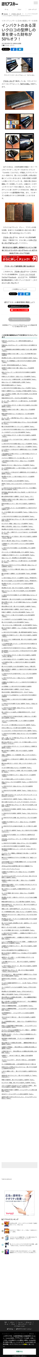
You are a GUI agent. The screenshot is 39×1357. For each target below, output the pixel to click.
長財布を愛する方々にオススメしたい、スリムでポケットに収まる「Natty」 (19, 1097)
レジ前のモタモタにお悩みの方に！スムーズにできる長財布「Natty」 (19, 674)
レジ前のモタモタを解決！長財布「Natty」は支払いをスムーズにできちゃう (19, 809)
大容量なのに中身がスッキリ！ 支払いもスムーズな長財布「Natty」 (19, 822)
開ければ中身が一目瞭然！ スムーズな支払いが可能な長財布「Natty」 (19, 628)
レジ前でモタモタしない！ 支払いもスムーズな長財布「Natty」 (17, 678)
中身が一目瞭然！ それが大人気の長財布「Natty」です (18, 612)
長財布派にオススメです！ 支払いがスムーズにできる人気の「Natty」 (19, 915)
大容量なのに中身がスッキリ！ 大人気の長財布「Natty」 (18, 555)
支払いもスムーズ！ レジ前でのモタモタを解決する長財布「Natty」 (19, 373)
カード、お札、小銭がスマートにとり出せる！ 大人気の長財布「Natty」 (19, 532)
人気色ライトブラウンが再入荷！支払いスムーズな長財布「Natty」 (18, 570)
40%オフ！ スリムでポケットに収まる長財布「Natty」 (18, 1094)
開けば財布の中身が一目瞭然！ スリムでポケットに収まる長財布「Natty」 (19, 1090)
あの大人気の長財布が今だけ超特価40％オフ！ (15, 950)
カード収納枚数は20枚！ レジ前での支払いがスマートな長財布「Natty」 (19, 468)
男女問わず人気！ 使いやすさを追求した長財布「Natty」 (18, 588)
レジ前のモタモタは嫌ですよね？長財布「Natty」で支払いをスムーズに (19, 704)
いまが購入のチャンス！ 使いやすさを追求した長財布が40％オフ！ (18, 962)
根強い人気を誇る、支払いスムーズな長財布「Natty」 (17, 526)
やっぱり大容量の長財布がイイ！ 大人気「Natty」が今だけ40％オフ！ (19, 983)
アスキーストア (16, 14)
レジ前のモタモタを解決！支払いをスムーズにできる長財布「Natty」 (19, 734)
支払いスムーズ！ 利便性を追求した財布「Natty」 (16, 382)
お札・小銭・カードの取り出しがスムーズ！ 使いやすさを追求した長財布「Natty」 (19, 738)
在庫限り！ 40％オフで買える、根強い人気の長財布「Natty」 (17, 1056)
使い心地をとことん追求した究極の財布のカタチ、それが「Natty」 (18, 712)
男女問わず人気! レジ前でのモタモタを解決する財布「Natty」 (20, 358)
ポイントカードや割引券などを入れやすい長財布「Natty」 (19, 725)
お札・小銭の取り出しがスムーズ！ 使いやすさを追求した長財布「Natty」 (19, 805)
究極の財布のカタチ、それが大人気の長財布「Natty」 (17, 398)
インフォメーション (19, 1326)
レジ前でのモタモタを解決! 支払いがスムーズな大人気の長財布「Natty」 (19, 423)
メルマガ (21, 277)
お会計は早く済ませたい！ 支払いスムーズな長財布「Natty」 (20, 446)
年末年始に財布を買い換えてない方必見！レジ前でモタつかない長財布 (19, 492)
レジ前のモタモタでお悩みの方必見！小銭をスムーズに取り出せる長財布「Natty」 (19, 717)
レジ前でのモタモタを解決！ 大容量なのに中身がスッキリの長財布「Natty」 (19, 933)
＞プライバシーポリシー (19, 1356)
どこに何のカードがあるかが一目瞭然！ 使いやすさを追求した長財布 (19, 759)
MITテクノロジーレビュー (25, 1329)
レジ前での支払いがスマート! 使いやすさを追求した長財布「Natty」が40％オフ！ (19, 966)
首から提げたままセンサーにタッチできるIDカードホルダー (19, 802)
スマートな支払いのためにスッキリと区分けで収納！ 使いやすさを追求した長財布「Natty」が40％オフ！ (19, 1086)
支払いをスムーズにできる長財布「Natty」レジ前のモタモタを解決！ (19, 782)
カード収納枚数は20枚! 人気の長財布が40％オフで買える (19, 1064)
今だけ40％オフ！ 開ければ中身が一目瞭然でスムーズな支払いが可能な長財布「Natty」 (19, 975)
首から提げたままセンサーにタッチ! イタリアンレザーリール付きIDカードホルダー (19, 795)
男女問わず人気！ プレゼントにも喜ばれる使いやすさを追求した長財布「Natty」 (19, 919)
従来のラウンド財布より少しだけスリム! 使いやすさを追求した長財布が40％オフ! (19, 1067)
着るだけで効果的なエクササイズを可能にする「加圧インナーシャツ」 (19, 858)
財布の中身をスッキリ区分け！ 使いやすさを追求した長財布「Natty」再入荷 (19, 537)
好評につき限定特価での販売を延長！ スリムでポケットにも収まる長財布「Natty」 (19, 1026)
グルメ (6, 9)
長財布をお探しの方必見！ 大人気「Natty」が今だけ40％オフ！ (19, 979)
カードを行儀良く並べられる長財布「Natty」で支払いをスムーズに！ (19, 512)
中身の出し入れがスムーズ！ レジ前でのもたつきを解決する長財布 (19, 345)
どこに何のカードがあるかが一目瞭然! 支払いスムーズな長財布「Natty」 (19, 450)
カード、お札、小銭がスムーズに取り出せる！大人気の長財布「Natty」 (19, 561)
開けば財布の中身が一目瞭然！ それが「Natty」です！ (18, 496)
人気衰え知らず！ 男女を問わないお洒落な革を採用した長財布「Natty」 (19, 1052)
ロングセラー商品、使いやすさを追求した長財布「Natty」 (19, 1082)
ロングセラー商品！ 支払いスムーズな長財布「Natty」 (18, 523)
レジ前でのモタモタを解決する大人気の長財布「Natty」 (18, 516)
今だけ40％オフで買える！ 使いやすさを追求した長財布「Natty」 (19, 1017)
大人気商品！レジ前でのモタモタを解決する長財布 (17, 686)
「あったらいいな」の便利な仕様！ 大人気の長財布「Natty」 (20, 625)
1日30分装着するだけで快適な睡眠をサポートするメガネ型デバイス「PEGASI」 (19, 862)
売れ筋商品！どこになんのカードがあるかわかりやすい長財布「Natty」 (19, 651)
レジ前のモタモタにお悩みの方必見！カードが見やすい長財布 (19, 826)
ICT (32, 9)
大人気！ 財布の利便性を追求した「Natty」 (14, 365)
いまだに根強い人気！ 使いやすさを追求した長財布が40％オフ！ (19, 1072)
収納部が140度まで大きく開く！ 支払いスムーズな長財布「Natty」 (18, 410)
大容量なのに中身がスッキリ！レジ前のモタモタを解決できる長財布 (19, 682)
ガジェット (29, 1322)
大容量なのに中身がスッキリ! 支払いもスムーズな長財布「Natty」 (18, 872)
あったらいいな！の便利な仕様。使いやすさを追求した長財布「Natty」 (19, 640)
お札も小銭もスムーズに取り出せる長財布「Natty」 (17, 727)
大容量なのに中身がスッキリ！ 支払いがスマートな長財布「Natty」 (19, 775)
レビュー (12, 1322)
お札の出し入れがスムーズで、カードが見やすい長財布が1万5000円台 (19, 839)
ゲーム (6, 1324)
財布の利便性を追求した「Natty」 (12, 385)
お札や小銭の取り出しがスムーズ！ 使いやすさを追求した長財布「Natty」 (19, 520)
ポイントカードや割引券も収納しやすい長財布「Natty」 (18, 552)
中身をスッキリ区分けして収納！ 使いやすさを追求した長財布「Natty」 (19, 771)
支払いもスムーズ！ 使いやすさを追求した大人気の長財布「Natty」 (19, 591)
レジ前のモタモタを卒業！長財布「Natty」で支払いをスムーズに (19, 791)
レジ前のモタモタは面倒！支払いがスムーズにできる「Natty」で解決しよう (17, 708)
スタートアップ (19, 9)
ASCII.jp (11, 1329)
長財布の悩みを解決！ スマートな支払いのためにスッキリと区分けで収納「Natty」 (19, 885)
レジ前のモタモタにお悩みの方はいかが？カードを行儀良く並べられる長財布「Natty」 (19, 488)
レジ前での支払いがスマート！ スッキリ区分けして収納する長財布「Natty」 (19, 747)
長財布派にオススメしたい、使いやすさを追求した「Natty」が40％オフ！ (19, 1076)
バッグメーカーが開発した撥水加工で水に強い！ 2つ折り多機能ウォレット (19, 854)
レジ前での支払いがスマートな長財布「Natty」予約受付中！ (19, 578)
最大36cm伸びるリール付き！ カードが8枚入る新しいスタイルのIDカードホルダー (19, 742)
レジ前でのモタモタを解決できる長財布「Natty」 (16, 846)
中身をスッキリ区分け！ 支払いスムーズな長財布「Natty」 (19, 376)
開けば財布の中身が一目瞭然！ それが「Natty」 (16, 689)
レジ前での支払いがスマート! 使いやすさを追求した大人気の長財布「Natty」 (19, 405)
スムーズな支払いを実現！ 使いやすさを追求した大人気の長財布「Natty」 (19, 394)
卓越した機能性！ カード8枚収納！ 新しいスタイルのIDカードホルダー (19, 755)
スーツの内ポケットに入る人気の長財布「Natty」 (16, 432)
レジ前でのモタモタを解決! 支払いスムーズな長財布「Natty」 (20, 443)
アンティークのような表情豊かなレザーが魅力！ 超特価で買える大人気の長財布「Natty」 (19, 1030)
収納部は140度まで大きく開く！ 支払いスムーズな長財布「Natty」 (18, 881)
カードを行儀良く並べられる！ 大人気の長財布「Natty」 (18, 930)
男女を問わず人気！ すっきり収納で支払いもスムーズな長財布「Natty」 (19, 602)
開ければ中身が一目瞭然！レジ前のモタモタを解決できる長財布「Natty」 (19, 670)
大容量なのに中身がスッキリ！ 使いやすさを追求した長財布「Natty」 (19, 635)
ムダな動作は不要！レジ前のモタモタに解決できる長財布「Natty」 (18, 662)
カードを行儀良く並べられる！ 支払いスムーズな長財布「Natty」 (18, 893)
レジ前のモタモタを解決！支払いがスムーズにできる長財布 (19, 843)
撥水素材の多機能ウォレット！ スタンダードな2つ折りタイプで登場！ (19, 849)
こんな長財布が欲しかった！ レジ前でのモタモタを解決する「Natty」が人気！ (19, 644)
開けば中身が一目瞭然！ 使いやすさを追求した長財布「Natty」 (17, 751)
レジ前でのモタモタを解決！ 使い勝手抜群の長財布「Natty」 (20, 632)
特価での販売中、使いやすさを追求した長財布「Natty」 (18, 1079)
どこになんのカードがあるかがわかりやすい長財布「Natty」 (19, 730)
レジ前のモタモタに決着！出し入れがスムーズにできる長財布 (19, 818)
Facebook (12, 277)
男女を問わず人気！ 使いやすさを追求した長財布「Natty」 (19, 606)
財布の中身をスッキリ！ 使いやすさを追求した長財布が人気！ (19, 504)
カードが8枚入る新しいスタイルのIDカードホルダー (17, 779)
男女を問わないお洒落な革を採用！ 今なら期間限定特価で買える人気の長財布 (19, 997)
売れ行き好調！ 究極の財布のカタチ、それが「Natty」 (18, 692)
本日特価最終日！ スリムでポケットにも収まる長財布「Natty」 (18, 1013)
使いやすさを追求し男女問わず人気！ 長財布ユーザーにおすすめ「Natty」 (19, 923)
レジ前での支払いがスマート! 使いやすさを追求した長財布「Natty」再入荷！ (19, 655)
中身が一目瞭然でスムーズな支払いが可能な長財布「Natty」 (19, 391)
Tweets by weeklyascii (7, 1179)
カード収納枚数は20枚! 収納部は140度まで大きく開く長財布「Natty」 (19, 350)
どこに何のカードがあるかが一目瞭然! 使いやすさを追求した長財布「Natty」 (19, 473)
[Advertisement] (19, 1117)
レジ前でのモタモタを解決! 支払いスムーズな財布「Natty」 (19, 388)
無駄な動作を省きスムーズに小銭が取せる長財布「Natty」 (19, 901)
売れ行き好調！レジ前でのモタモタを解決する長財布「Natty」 (17, 700)
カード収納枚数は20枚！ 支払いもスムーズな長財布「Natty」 (20, 911)
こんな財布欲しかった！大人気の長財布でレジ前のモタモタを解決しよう (19, 508)
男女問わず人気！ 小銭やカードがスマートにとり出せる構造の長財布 (19, 898)
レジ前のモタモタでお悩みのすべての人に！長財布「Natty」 (19, 648)
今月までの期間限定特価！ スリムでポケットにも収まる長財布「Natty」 (19, 1009)
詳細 (25, 1344)
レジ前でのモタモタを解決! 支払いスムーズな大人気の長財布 (19, 429)
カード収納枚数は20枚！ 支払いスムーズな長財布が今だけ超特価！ (19, 1022)
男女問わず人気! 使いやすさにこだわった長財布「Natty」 (18, 529)
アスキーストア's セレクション (11, 869)
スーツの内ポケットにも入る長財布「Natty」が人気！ (18, 619)
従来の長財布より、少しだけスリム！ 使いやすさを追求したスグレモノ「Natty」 (19, 905)
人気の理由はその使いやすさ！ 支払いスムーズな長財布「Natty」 (18, 461)
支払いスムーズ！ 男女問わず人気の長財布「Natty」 (17, 558)
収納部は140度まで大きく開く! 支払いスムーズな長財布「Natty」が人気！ (18, 500)
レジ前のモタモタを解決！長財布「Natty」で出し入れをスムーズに (19, 814)
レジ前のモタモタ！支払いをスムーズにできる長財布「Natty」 (17, 787)
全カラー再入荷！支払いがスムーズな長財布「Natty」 (17, 540)
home (6, 14)
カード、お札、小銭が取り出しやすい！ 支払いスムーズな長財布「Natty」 (19, 418)
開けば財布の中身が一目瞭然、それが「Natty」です (17, 609)
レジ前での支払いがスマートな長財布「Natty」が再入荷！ (19, 659)
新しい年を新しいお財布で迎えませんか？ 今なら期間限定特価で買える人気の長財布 (19, 1002)
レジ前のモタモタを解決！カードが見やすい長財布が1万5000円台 (18, 835)
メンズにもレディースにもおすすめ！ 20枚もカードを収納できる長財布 (19, 440)
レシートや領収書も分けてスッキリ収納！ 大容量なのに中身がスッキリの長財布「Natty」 (19, 942)
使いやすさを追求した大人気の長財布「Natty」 (16, 480)
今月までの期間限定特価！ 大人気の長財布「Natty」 (18, 1005)
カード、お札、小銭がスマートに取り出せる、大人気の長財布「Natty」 (19, 401)
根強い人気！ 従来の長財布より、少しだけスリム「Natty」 (19, 908)
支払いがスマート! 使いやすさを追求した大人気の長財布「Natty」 (18, 615)
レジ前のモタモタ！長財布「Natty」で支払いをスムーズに (19, 799)
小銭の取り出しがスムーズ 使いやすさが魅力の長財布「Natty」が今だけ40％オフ (18, 970)
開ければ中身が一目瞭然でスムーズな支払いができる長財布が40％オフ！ (19, 953)
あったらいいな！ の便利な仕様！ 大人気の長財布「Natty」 (19, 379)
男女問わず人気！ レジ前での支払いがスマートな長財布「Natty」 (18, 477)
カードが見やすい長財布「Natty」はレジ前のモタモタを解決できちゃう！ (19, 831)
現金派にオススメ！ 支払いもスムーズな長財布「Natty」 (18, 465)
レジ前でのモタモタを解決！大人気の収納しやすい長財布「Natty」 (18, 548)
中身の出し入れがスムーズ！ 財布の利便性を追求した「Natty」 (17, 341)
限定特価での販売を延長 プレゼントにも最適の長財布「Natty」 (18, 1039)
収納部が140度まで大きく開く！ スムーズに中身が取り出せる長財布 (19, 354)
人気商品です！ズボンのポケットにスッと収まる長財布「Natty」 (18, 544)
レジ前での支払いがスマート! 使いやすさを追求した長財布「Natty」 (19, 435)
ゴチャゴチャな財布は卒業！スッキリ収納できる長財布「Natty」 (18, 721)
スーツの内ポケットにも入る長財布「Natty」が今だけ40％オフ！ (19, 987)
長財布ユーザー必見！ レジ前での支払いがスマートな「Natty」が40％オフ (18, 958)
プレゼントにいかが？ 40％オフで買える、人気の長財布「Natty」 (19, 1060)
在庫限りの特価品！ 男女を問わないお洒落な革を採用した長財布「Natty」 (19, 1047)
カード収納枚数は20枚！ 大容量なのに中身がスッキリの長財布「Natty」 (19, 938)
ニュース (20, 1322)
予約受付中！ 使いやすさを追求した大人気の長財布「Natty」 (20, 599)
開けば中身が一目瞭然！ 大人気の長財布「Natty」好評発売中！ (19, 574)
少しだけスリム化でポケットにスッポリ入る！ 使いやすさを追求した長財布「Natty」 (19, 876)
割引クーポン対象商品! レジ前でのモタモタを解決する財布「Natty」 (19, 361)
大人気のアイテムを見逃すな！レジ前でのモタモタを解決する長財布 (19, 695)
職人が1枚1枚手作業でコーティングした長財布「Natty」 (18, 426)
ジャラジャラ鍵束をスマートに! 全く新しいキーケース (17, 458)
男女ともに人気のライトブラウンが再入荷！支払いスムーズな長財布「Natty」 (19, 565)
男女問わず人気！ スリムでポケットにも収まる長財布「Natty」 (17, 584)
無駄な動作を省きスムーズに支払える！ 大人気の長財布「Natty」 (18, 414)
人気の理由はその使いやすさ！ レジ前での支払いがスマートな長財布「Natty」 (19, 454)
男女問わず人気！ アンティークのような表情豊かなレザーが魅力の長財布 (19, 1035)
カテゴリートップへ (20, 319)
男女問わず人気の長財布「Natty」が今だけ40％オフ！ (18, 991)
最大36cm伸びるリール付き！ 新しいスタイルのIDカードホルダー (19, 764)
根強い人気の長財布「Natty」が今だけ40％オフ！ (16, 994)
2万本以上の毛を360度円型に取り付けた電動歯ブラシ (17, 866)
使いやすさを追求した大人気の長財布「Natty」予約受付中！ (19, 580)
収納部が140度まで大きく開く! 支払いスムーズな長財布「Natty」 (18, 368)
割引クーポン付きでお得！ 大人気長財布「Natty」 (16, 927)
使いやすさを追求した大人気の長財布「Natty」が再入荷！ (19, 666)
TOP (5, 1322)
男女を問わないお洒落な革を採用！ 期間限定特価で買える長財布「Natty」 (19, 1043)
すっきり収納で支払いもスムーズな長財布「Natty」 (17, 767)
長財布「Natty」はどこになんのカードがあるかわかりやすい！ (19, 484)
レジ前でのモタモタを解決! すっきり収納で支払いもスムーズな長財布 (19, 595)
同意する (19, 1352)
